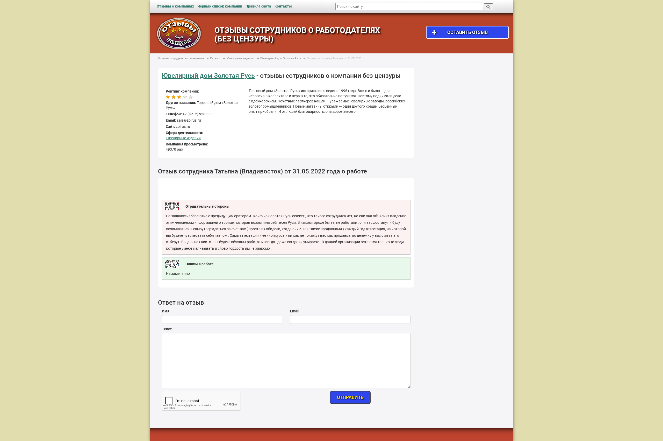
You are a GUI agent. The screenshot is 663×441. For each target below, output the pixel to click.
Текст (167, 329)
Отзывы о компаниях (175, 6)
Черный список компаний (219, 6)
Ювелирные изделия (183, 138)
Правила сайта (258, 6)
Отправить (350, 397)
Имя (165, 311)
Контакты (283, 6)
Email (294, 311)
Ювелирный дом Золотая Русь (208, 75)
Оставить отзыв (460, 32)
